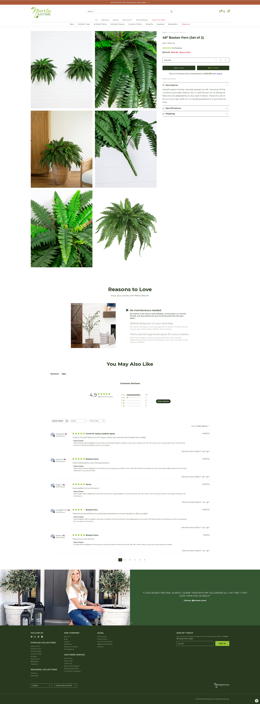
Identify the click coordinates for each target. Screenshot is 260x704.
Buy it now (213, 68)
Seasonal (160, 24)
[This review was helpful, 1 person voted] (203, 502)
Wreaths (149, 24)
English (35, 685)
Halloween (105, 20)
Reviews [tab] (55, 374)
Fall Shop (34, 673)
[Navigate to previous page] (115, 559)
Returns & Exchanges (71, 666)
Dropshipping (69, 649)
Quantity (167, 60)
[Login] (224, 11)
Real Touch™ (127, 20)
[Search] (171, 11)
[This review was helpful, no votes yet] (203, 451)
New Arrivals (35, 646)
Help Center (68, 661)
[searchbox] (58, 421)
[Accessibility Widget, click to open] (256, 700)
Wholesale (68, 644)
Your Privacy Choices (105, 641)
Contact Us (68, 663)
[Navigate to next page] (145, 559)
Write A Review (163, 401)
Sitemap (100, 646)
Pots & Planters (142, 20)
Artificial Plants (100, 24)
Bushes (116, 20)
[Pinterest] (39, 637)
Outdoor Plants (135, 24)
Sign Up (222, 643)
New (72, 24)
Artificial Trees (84, 24)
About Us (67, 636)
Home (164, 32)
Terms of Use (102, 636)
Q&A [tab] (64, 374)
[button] (195, 85)
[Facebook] (32, 637)
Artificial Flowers (117, 24)
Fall (96, 20)
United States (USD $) (64, 685)
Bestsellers (173, 24)
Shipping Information (71, 668)
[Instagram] (35, 637)
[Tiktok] (42, 637)
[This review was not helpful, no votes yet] (207, 451)
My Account (68, 658)
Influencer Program (71, 646)
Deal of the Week (158, 20)
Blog (65, 639)
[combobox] (130, 11)
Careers (67, 641)
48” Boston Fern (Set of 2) (177, 32)
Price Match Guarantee (72, 671)
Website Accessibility (105, 644)
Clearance (185, 24)
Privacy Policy (102, 639)
